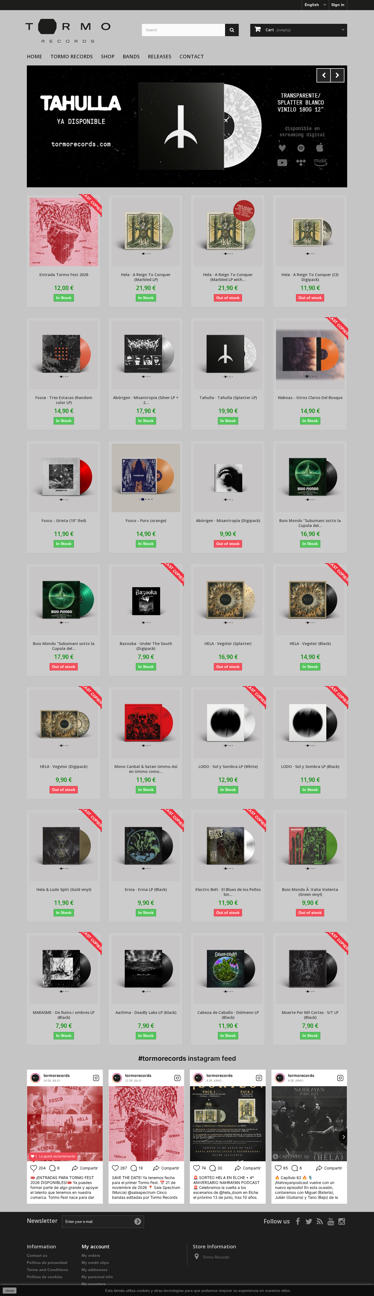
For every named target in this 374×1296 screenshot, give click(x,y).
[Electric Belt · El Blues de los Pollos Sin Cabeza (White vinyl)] (228, 847)
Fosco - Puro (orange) (146, 520)
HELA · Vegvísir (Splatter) (228, 643)
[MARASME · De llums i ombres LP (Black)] (63, 970)
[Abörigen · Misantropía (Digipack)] (228, 478)
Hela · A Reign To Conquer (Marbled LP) (146, 277)
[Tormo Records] (80, 31)
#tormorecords (162, 1058)
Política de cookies (44, 1277)
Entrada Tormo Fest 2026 (63, 274)
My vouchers (94, 1284)
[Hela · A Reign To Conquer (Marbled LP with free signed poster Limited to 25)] (228, 232)
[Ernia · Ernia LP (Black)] (145, 847)
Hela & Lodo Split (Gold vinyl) (63, 889)
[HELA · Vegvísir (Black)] (310, 601)
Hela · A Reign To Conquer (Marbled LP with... (228, 277)
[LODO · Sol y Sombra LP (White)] (228, 724)
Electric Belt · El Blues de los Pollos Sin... (228, 892)
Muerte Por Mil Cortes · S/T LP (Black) (310, 1015)
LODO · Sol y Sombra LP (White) (228, 766)
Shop (107, 56)
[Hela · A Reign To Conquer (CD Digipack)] (310, 232)
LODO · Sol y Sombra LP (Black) (310, 766)
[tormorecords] (35, 1078)
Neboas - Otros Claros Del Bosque (310, 397)
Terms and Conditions (47, 1270)
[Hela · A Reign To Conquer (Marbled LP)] (145, 232)
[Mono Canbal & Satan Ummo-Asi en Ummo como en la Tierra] (145, 724)
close (9, 1290)
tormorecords (57, 1075)
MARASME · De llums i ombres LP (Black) (63, 1015)
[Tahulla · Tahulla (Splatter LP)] (228, 355)
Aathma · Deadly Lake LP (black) (146, 1012)
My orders (91, 1255)
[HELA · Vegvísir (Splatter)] (228, 601)
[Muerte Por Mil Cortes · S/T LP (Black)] (310, 970)
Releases (159, 56)
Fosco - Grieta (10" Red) (64, 520)
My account (96, 1246)
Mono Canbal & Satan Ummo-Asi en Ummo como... (145, 769)
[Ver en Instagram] (96, 1078)
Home (34, 56)
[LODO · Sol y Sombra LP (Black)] (310, 724)
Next (337, 75)
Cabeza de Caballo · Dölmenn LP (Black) (228, 1015)
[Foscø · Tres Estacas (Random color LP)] (63, 355)
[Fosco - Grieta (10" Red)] (63, 478)
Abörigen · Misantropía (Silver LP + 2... (146, 400)
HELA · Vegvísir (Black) (310, 643)
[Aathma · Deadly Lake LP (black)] (145, 970)
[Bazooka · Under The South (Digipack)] (145, 601)
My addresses (95, 1270)
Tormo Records (71, 56)
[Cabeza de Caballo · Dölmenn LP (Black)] (228, 970)
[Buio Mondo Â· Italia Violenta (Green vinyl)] (310, 847)
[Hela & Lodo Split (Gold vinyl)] (63, 847)
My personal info (97, 1277)
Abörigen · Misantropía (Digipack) (228, 520)
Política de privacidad (47, 1262)
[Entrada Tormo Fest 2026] (63, 232)
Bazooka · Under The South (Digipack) (146, 646)
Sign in (337, 4)
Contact (192, 56)
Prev (324, 75)
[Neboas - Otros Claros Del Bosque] (310, 355)
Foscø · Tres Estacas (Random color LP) (63, 400)
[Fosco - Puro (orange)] (145, 478)
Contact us (37, 1255)
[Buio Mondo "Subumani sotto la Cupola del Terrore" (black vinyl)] (310, 478)
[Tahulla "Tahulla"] (187, 126)
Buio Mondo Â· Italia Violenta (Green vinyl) (310, 892)
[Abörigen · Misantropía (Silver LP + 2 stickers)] (145, 355)
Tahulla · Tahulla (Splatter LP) (228, 397)
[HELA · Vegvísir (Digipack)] (63, 724)
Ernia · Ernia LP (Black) (146, 889)
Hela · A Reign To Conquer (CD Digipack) (310, 277)
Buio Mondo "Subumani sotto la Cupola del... (310, 523)
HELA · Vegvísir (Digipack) (63, 766)
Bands (131, 56)
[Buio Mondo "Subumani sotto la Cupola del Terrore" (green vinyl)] (63, 601)
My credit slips (95, 1262)
